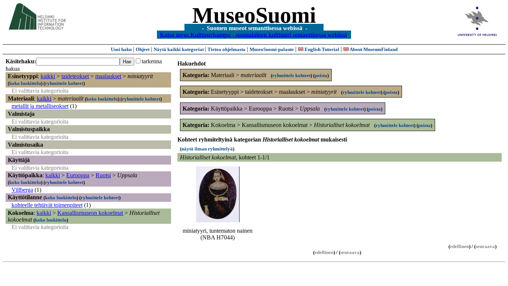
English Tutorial (321, 49)
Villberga (22, 190)
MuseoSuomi (254, 15)
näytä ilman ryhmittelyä (207, 149)
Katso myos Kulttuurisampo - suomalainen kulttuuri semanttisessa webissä (253, 34)
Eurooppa (77, 175)
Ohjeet (142, 49)
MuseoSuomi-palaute (272, 49)
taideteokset (75, 76)
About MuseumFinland (373, 49)
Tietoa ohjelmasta (226, 49)
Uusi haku (121, 49)
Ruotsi (103, 175)
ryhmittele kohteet (64, 83)
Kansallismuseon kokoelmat (90, 213)
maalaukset (108, 76)
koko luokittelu (25, 83)
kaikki (48, 76)
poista (321, 75)
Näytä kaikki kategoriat (179, 49)
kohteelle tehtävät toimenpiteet (47, 205)
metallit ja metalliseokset (40, 106)
